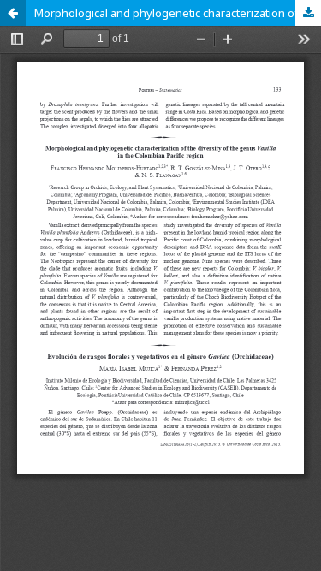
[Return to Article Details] (13, 13)
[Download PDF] (308, 13)
